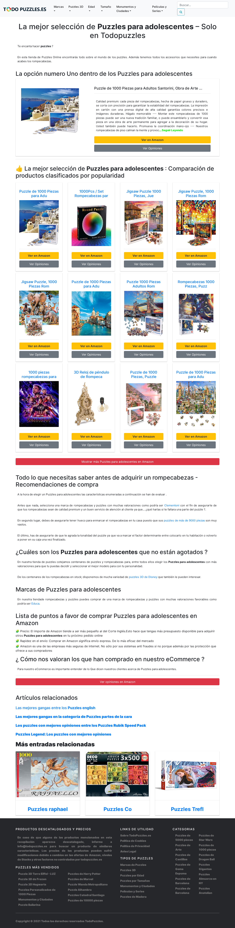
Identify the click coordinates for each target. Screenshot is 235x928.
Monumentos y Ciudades (35, 899)
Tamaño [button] (105, 6)
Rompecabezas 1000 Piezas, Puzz (196, 284)
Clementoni (171, 505)
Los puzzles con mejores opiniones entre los (81, 725)
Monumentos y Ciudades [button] (126, 9)
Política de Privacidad (135, 846)
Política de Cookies (133, 841)
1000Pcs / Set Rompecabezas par (91, 193)
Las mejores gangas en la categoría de (74, 716)
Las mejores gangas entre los (55, 708)
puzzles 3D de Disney (143, 577)
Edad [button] (91, 6)
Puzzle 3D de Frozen (32, 879)
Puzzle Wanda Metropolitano (88, 884)
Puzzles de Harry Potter (84, 874)
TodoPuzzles (94, 921)
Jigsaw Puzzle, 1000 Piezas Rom (196, 193)
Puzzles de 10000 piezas (85, 900)
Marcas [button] (59, 6)
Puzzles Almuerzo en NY (207, 879)
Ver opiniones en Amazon (117, 682)
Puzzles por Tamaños (135, 880)
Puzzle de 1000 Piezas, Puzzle (143, 374)
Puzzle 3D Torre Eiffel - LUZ (37, 874)
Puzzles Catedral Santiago (86, 895)
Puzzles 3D (128, 870)
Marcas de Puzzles (133, 865)
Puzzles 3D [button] (75, 6)
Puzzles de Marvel (80, 879)
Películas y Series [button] (159, 9)
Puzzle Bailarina (29, 905)
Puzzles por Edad (132, 875)
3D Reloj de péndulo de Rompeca (91, 374)
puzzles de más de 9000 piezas (184, 520)
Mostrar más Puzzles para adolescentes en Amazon (117, 461)
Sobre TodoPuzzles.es (135, 835)
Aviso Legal (128, 851)
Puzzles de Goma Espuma (182, 869)
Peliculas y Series (132, 891)
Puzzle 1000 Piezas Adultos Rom (144, 284)
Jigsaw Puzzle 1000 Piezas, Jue (143, 193)
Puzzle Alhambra (80, 889)
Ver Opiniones (152, 148)
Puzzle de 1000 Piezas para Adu (39, 193)
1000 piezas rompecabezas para (39, 374)
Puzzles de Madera (133, 896)
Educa (35, 603)
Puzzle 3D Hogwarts (32, 884)
